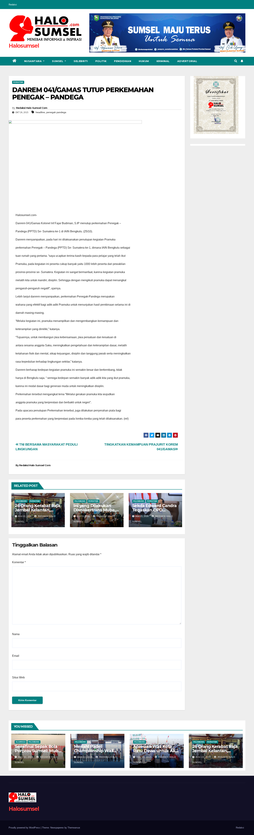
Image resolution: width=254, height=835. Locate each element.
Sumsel (58, 61)
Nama (16, 634)
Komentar (19, 562)
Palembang (21, 501)
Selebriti (81, 61)
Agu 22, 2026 (25, 757)
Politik (101, 61)
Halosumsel (24, 45)
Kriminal (163, 61)
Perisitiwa (18, 82)
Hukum (144, 61)
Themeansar (74, 827)
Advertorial (187, 61)
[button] (235, 61)
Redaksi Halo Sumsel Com (31, 107)
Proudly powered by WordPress (25, 827)
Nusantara (33, 61)
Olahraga (21, 742)
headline (40, 112)
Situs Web (18, 677)
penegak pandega (56, 112)
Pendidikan (122, 61)
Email (15, 655)
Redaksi (13, 4)
